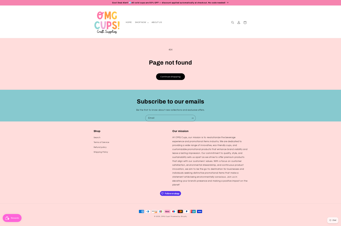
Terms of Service (101, 142)
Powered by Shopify (179, 216)
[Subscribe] (192, 118)
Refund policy (100, 147)
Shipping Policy (101, 152)
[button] (141, 22)
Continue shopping (170, 77)
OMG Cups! (165, 216)
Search (97, 138)
